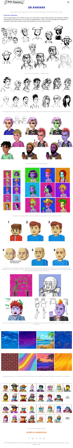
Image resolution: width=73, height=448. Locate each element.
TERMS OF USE (36, 444)
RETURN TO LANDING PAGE (36, 432)
